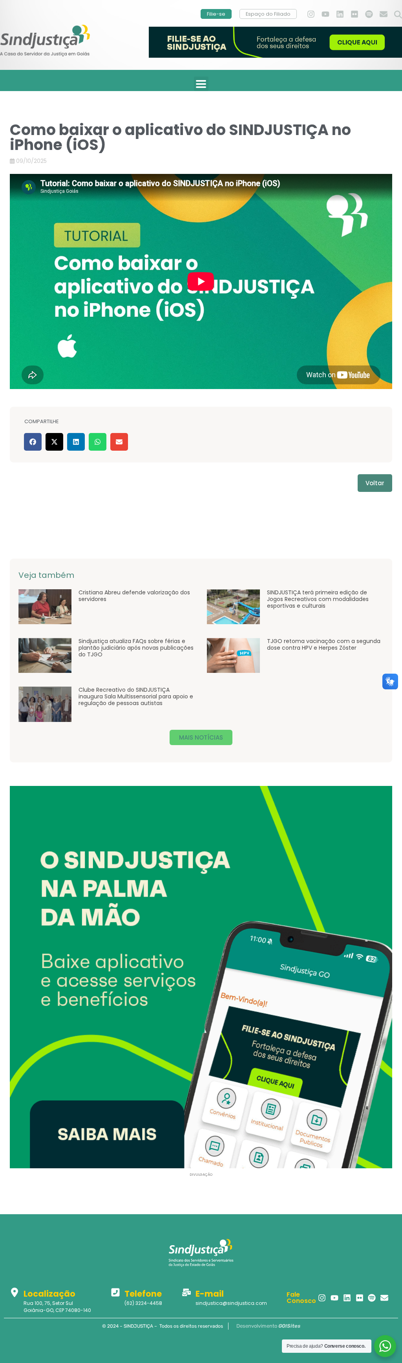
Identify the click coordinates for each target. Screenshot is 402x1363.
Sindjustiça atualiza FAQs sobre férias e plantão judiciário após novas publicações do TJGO (136, 647)
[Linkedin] (340, 14)
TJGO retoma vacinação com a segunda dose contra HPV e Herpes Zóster (323, 644)
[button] (398, 15)
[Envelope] (383, 14)
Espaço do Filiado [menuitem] (268, 14)
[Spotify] (369, 14)
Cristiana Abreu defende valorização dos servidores (134, 595)
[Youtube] (325, 14)
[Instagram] (311, 14)
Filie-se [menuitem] (216, 14)
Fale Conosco (301, 1297)
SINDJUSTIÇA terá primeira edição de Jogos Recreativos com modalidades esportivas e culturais (318, 599)
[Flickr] (354, 14)
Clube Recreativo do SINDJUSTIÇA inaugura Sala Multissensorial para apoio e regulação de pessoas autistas (136, 696)
